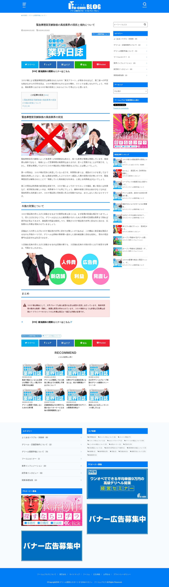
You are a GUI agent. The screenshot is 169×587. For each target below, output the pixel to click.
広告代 (128, 444)
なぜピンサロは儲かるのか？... (133, 215)
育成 (114, 451)
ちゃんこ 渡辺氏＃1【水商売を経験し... (134, 172)
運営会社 (62, 574)
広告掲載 (96, 574)
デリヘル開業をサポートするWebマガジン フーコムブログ (83, 582)
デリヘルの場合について (52, 336)
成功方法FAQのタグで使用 (115, 448)
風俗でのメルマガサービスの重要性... (134, 205)
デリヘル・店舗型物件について (127, 45)
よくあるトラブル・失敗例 (125, 39)
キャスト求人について (108, 437)
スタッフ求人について (97, 440)
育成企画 (124, 451)
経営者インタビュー (123, 69)
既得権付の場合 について (137, 448)
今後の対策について (32, 103)
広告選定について (95, 448)
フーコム (86, 574)
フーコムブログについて (46, 574)
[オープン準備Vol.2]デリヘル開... (134, 237)
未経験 (92, 451)
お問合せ (106, 574)
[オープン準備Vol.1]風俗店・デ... (134, 249)
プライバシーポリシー (122, 574)
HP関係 (92, 437)
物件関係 (103, 451)
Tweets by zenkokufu (121, 108)
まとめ (26, 106)
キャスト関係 (125, 437)
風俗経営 (93, 455)
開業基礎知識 (120, 75)
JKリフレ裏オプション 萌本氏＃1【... (135, 227)
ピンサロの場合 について (98, 444)
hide (46, 95)
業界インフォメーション (124, 63)
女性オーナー (116, 444)
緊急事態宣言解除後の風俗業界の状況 (39, 100)
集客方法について (139, 451)
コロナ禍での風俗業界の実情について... (134, 161)
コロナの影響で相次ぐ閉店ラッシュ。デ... (134, 261)
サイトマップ (74, 574)
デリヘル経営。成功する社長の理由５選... (134, 194)
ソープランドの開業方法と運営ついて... (134, 183)
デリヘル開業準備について (32, 336)
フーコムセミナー (121, 57)
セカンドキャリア (115, 440)
